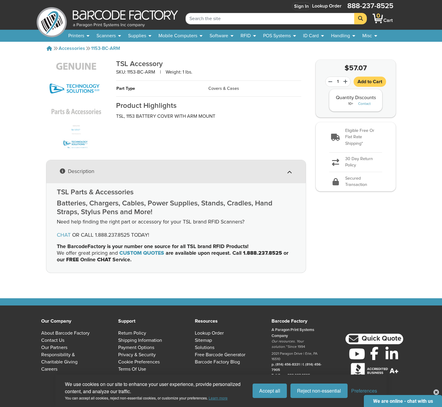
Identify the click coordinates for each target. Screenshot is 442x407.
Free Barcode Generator (220, 354)
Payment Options (136, 347)
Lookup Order (327, 6)
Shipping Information (140, 340)
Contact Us (52, 340)
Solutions (204, 347)
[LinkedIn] (392, 354)
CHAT (64, 235)
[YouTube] (357, 354)
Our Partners (54, 347)
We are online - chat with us (403, 401)
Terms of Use (132, 369)
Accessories (72, 48)
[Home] (49, 48)
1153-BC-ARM (105, 48)
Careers (49, 369)
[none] (370, 36)
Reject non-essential (319, 390)
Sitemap (203, 340)
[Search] (360, 18)
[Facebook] (374, 353)
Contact (364, 104)
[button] (356, 137)
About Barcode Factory (65, 333)
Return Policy (132, 333)
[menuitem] (79, 36)
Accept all (269, 390)
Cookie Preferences (139, 362)
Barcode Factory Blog (217, 362)
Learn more (218, 397)
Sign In (301, 6)
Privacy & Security (137, 354)
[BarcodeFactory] (52, 18)
